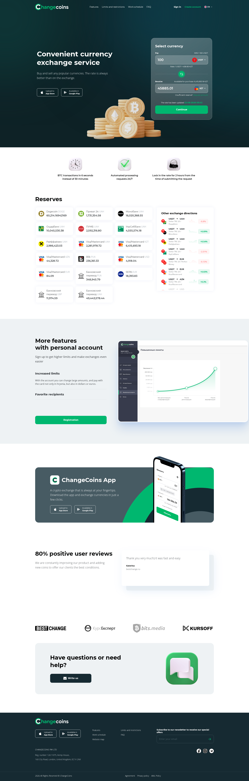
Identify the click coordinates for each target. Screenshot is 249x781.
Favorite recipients (49, 394)
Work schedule (135, 7)
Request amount (200, 95)
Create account (193, 7)
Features (94, 7)
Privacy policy (143, 775)
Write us (73, 678)
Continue (181, 109)
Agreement (130, 775)
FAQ (149, 7)
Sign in (177, 7)
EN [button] (208, 7)
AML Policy (156, 775)
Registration (70, 420)
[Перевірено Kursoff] (198, 628)
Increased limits (47, 373)
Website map (98, 739)
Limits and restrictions (113, 7)
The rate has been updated (181, 102)
